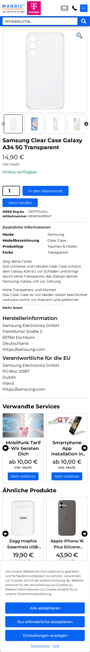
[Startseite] (13, 8)
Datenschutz (40, 646)
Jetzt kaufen (20, 202)
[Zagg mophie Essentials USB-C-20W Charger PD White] (23, 518)
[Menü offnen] (84, 8)
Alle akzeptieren (45, 608)
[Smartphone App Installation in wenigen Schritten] (66, 425)
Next (86, 124)
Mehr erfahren (23, 476)
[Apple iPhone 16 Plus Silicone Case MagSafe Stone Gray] (67, 518)
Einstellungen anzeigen (45, 635)
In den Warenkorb (45, 191)
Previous (3, 124)
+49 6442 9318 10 (74, 8)
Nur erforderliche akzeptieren (45, 621)
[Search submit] (84, 21)
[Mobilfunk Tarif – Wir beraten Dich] (23, 425)
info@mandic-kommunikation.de (64, 8)
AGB (55, 646)
